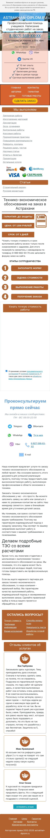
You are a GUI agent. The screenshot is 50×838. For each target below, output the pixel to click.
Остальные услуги (12, 162)
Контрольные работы (13, 130)
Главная (16, 87)
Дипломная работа (12, 115)
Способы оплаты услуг (34, 622)
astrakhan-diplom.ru (25, 17)
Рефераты (8, 144)
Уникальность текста (36, 627)
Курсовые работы (12, 133)
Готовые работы (31, 96)
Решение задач (10, 147)
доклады (18, 144)
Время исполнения (13, 631)
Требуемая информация (10, 625)
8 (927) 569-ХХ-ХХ (25, 36)
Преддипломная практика (16, 137)
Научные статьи (11, 151)
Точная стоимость (12, 621)
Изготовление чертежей (15, 119)
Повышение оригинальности (17, 140)
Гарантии (33, 91)
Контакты (33, 87)
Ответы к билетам (12, 155)
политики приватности (30, 374)
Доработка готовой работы (35, 632)
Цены (12, 96)
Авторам (16, 91)
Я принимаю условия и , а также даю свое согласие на (26, 375)
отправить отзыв (25, 806)
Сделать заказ (25, 100)
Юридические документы (25, 824)
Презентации (9, 158)
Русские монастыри (13, 191)
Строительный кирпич (14, 187)
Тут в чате (38, 435)
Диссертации (10, 122)
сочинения (14, 126)
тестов (22, 147)
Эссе (5, 126)
